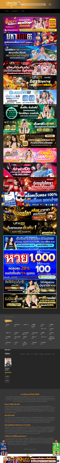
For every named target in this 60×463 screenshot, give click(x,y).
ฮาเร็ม (16, 343)
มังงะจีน (51, 333)
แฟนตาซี (33, 343)
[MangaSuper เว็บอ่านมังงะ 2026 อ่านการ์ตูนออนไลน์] (13, 4)
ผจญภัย (16, 333)
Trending (41, 354)
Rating (35, 354)
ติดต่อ (23, 11)
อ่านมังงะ (7, 11)
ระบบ (43, 337)
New (53, 354)
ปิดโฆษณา (30, 455)
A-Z (32, 354)
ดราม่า (42, 325)
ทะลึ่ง (8, 332)
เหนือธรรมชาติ (24, 344)
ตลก (43, 328)
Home (6, 317)
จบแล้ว (26, 324)
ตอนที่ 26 (7, 376)
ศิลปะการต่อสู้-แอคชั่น (51, 338)
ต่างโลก (51, 329)
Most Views (48, 354)
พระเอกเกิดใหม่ (25, 333)
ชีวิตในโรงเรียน (33, 326)
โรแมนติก (43, 343)
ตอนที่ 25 (7, 380)
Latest (27, 354)
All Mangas (10, 317)
